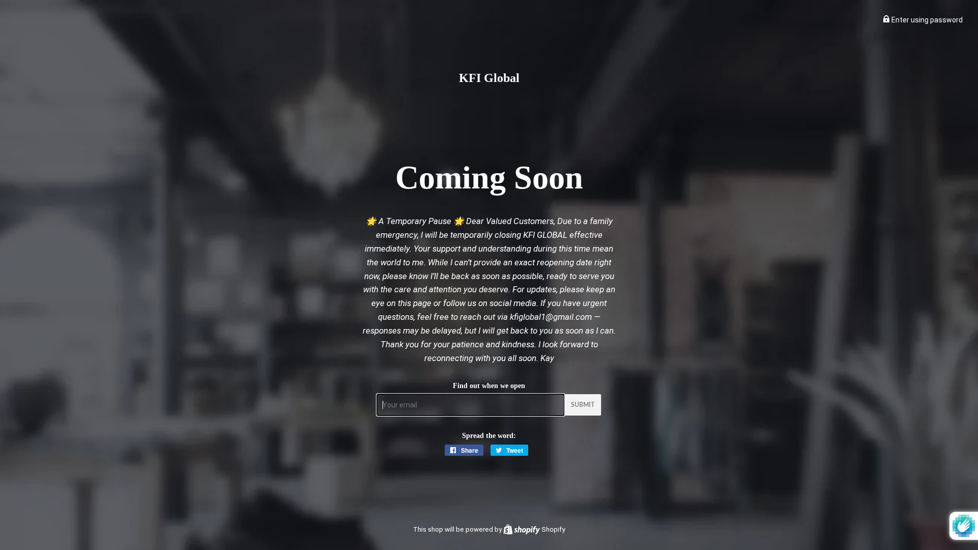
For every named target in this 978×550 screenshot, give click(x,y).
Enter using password (926, 20)
